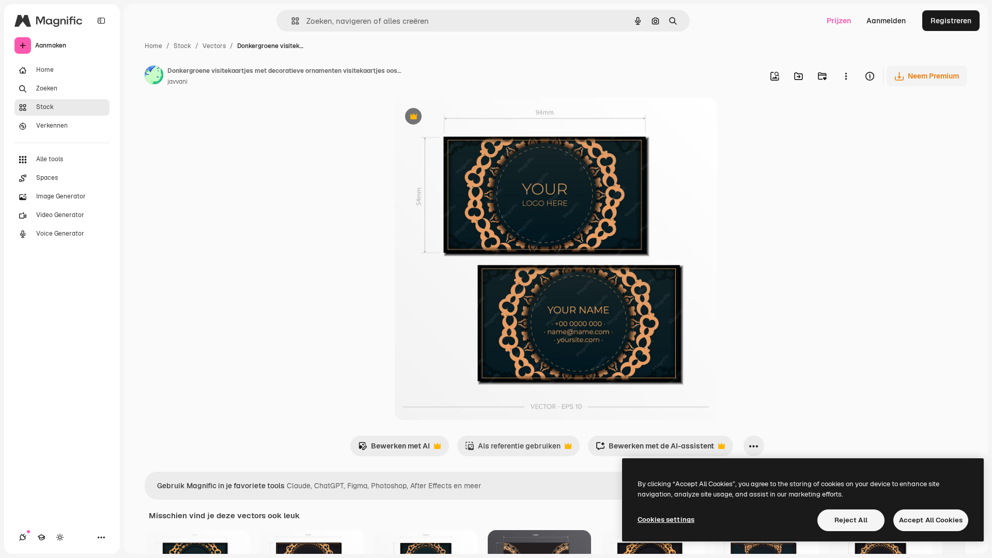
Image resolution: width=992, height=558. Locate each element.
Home (153, 46)
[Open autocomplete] (291, 21)
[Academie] (41, 537)
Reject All (850, 520)
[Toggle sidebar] (101, 20)
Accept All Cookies (931, 520)
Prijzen (839, 20)
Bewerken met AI (394, 448)
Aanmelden (886, 20)
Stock (182, 46)
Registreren (951, 20)
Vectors (214, 46)
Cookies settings (666, 519)
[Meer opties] (845, 76)
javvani (177, 82)
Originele (462, 117)
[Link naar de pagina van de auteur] (154, 76)
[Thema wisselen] (60, 537)
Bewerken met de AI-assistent (655, 448)
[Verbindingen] (22, 537)
